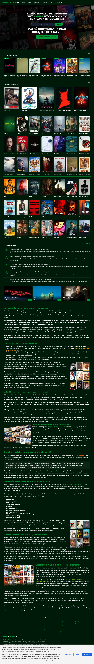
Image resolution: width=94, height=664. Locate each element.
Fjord (42, 133)
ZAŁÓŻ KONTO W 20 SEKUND (47, 37)
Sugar (18, 196)
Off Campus (44, 217)
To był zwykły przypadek (85, 75)
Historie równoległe (84, 133)
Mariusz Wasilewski (79, 623)
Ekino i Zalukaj (15, 395)
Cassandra (82, 217)
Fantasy (44, 629)
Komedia (61, 619)
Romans (60, 627)
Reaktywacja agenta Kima (85, 196)
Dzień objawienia (33, 75)
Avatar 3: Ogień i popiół (47, 75)
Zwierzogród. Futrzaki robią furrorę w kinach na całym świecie (30, 264)
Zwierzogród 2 (25, 110)
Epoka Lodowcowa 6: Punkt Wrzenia (38, 174)
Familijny (44, 627)
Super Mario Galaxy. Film (60, 75)
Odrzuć (77, 654)
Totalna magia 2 (33, 153)
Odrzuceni (19, 237)
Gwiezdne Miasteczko (71, 196)
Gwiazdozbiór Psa (33, 133)
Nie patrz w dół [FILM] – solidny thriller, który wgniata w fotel (29, 249)
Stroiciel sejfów (21, 174)
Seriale (29, 2)
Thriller (60, 631)
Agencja (31, 196)
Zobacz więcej (85, 243)
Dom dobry (7, 110)
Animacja (45, 621)
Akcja (44, 619)
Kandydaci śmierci (71, 153)
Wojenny (61, 633)
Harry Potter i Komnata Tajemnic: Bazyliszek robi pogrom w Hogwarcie (32, 257)
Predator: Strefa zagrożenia (46, 110)
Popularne (37, 2)
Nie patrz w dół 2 (8, 174)
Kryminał (61, 621)
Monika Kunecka (78, 621)
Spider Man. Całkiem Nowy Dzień (12, 75)
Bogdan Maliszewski (79, 619)
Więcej (58, 2)
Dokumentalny (46, 623)
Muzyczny (61, 623)
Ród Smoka (44, 196)
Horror (44, 633)
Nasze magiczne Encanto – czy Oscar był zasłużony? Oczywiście (30, 272)
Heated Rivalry (58, 237)
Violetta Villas (45, 174)
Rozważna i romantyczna (72, 174)
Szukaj (59, 24)
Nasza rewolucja (58, 174)
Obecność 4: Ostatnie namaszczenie (65, 110)
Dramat (44, 625)
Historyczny (45, 631)
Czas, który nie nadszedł (23, 153)
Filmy (23, 2)
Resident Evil (57, 133)
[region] (47, 654)
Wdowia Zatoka (8, 217)
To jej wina (44, 237)
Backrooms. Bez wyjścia (23, 75)
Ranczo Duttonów (71, 217)
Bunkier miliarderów (34, 237)
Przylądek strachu (33, 217)
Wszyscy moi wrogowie (85, 174)
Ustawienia (68, 654)
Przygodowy (61, 625)
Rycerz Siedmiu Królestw (60, 196)
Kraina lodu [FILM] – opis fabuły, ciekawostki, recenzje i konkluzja (30, 279)
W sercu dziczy (70, 133)
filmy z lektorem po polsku (56, 427)
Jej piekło (56, 153)
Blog (52, 2)
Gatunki (45, 2)
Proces (18, 133)
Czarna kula (44, 153)
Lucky (55, 217)
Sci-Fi (60, 629)
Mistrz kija (6, 237)
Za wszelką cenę (21, 217)
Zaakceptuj (87, 654)
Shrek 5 (6, 133)
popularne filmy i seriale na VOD (73, 484)
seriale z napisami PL (51, 471)
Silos (5, 196)
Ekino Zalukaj (11, 639)
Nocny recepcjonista (71, 237)
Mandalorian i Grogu (71, 75)
